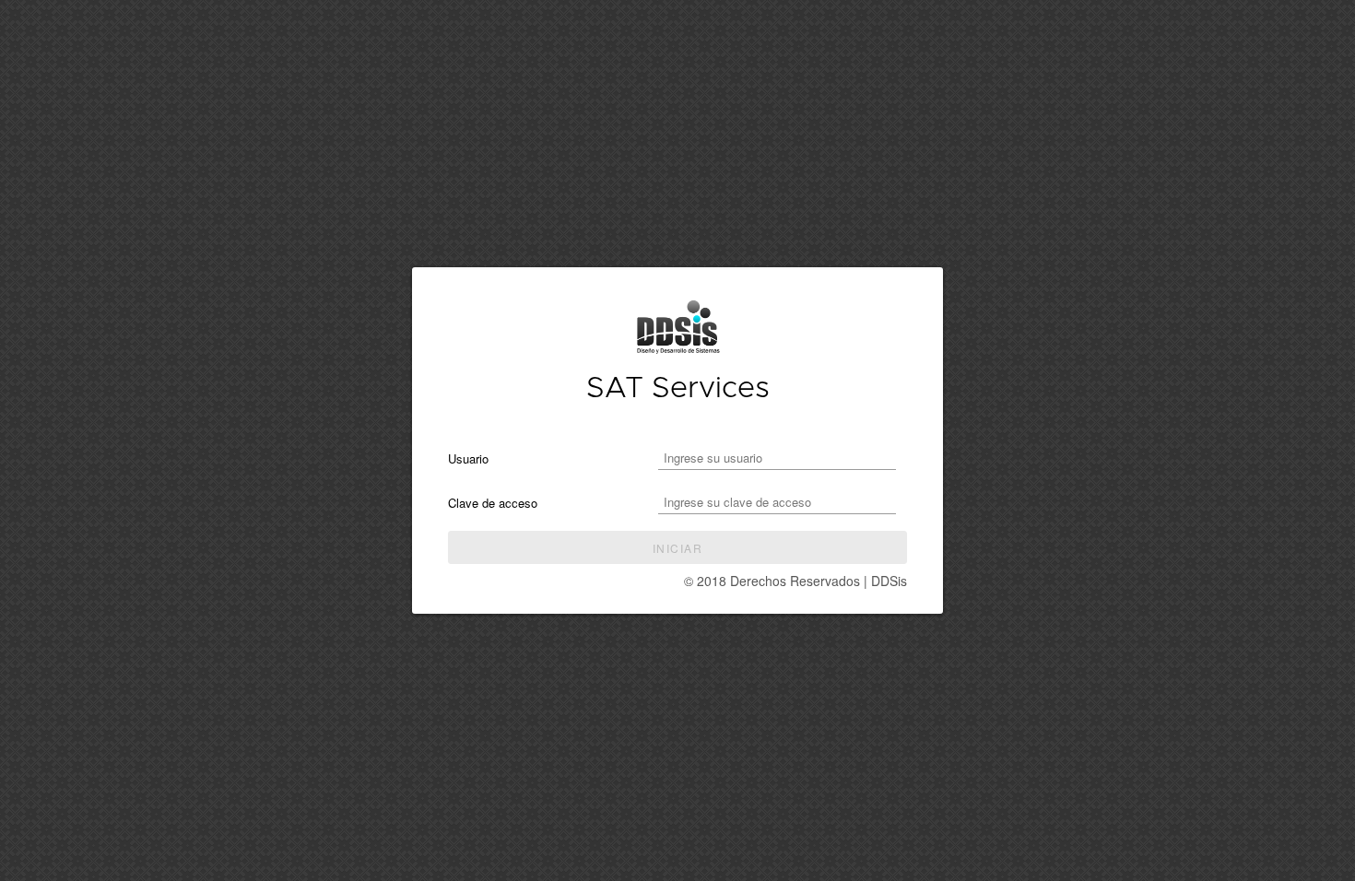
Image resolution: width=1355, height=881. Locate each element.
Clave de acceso (492, 502)
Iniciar (677, 548)
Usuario (468, 458)
